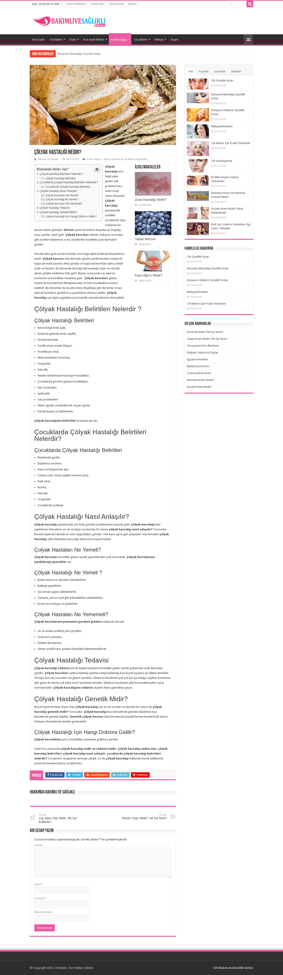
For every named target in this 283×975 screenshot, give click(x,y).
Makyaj (159, 39)
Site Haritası (116, 4)
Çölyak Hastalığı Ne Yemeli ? (62, 199)
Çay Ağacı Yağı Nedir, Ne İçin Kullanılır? (58, 818)
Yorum (38, 845)
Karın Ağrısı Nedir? (148, 275)
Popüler (204, 71)
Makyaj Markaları (222, 126)
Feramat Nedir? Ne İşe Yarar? (205, 332)
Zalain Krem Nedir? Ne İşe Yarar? (207, 338)
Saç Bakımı (140, 39)
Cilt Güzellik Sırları (222, 80)
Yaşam (174, 39)
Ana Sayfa (38, 39)
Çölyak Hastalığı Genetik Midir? (58, 212)
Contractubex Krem (199, 373)
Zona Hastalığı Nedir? (150, 199)
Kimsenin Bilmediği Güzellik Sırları (79, 53)
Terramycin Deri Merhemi (203, 345)
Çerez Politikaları (76, 4)
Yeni (190, 71)
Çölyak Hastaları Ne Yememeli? (64, 203)
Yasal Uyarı (98, 4)
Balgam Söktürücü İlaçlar (202, 352)
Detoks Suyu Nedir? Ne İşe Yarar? (144, 816)
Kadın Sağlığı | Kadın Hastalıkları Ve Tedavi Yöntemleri (117, 159)
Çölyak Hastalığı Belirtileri (61, 178)
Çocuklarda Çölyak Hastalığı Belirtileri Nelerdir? (69, 182)
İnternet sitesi (42, 912)
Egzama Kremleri (197, 359)
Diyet (73, 39)
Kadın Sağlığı (119, 39)
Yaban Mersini (145, 239)
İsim (38, 884)
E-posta (40, 898)
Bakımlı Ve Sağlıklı (48, 159)
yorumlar (220, 71)
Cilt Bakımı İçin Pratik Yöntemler (230, 143)
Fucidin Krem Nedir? (199, 386)
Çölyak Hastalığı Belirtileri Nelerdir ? (61, 174)
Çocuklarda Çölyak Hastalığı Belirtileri (68, 186)
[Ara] (250, 4)
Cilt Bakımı (56, 39)
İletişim (132, 4)
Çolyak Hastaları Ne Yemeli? (62, 195)
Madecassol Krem (198, 366)
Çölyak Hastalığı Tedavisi (55, 207)
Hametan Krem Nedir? (200, 380)
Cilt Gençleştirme (221, 160)
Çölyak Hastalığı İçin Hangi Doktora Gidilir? (71, 216)
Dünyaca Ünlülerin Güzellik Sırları (207, 280)
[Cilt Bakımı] (72, 20)
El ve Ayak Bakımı (93, 39)
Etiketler (236, 71)
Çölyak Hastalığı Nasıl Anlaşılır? (58, 191)
